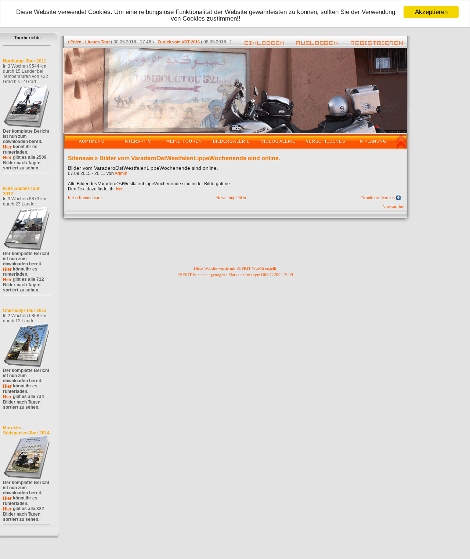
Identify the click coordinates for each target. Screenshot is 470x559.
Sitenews (80, 158)
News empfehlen (231, 198)
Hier (7, 147)
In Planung (372, 141)
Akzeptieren (431, 11)
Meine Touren (184, 141)
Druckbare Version (378, 198)
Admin (121, 173)
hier (119, 189)
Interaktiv (137, 141)
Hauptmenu (90, 141)
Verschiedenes (325, 141)
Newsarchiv (393, 206)
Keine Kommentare (85, 198)
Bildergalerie (231, 141)
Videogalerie (278, 141)
